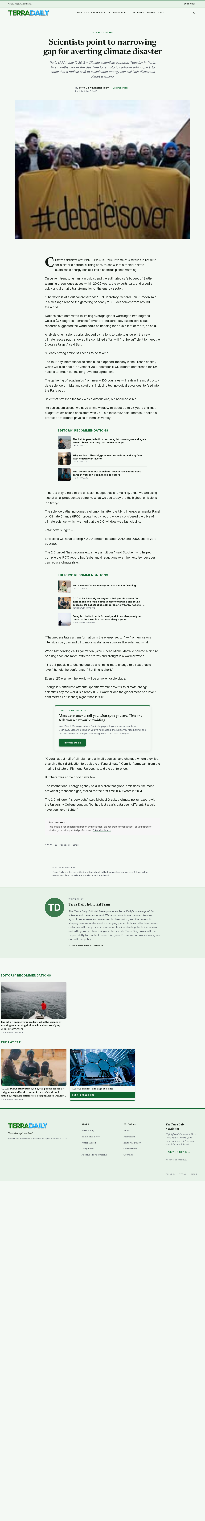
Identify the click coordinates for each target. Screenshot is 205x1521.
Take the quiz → (72, 742)
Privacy (171, 1174)
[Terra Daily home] (28, 13)
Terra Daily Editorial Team (94, 87)
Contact (128, 1155)
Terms (183, 1174)
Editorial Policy (132, 1143)
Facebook (65, 845)
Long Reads (137, 13)
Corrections (130, 1149)
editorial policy (82, 939)
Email (76, 845)
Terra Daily (82, 13)
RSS (184, 1160)
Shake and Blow (100, 13)
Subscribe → (179, 1152)
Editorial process (121, 88)
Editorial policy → (102, 830)
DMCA (194, 1174)
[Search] (194, 13)
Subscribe (190, 4)
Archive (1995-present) (94, 1155)
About (162, 13)
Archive (151, 13)
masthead (104, 875)
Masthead (129, 1137)
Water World (120, 13)
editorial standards (83, 875)
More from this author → (86, 945)
